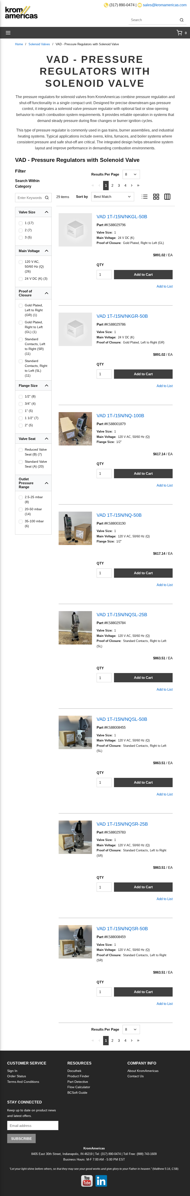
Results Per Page (105, 174)
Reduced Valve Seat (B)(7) (36, 452)
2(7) (28, 230)
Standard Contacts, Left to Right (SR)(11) (35, 346)
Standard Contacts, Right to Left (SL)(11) (36, 368)
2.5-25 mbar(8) (34, 499)
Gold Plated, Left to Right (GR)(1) (34, 310)
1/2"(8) (30, 396)
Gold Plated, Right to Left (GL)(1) (34, 327)
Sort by (82, 197)
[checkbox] (20, 223)
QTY (100, 265)
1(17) (29, 223)
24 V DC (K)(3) (36, 278)
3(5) (28, 237)
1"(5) (29, 411)
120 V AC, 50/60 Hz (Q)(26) (34, 266)
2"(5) (29, 425)
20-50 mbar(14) (33, 511)
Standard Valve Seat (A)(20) (36, 464)
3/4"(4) (30, 403)
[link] (93, 185)
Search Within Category (27, 183)
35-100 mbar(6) (34, 523)
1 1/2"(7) (31, 418)
